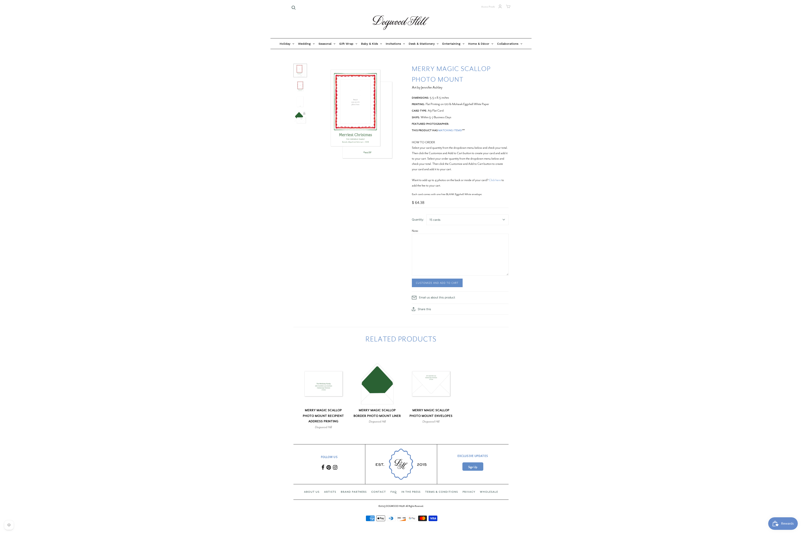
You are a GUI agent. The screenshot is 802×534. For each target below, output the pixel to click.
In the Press (411, 491)
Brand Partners (354, 491)
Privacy (469, 491)
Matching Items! (450, 130)
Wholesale (489, 491)
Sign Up (472, 467)
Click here (495, 180)
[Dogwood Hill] (401, 22)
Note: (415, 231)
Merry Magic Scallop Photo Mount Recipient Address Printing (323, 416)
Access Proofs (488, 6)
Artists (330, 491)
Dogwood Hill (323, 427)
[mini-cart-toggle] (508, 6)
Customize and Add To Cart (437, 283)
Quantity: (418, 219)
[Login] (500, 6)
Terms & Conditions (441, 491)
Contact (378, 491)
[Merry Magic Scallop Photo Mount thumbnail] (300, 70)
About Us (312, 491)
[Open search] (294, 8)
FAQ (394, 491)
